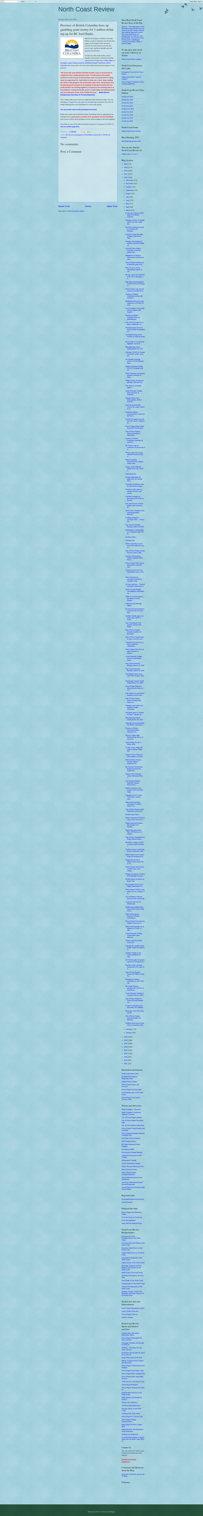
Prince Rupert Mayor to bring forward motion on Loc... (134, 688)
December (130, 180)
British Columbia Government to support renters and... (134, 461)
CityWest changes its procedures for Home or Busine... (135, 498)
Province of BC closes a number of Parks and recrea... (134, 491)
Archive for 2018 (127, 115)
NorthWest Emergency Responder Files (129, 1077)
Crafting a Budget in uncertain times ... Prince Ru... (135, 519)
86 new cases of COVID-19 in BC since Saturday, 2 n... (135, 276)
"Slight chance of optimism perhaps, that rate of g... (135, 381)
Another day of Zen (132, 814)
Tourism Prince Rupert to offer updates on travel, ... (135, 755)
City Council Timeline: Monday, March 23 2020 (135, 526)
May (127, 203)
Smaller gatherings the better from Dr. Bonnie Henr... (134, 479)
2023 (126, 167)
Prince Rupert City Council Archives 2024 (131, 1098)
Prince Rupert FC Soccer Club (132, 1416)
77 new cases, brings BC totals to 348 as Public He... (134, 749)
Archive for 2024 (127, 97)
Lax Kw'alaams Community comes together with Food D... (135, 310)
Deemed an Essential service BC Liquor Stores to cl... (135, 407)
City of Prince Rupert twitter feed (133, 1125)
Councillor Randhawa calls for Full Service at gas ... (135, 485)
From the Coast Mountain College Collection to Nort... (134, 236)
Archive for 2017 (127, 118)
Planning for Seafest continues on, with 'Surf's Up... (135, 981)
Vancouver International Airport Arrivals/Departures (132, 1183)
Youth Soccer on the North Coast (133, 1381)
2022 (126, 171)
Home (88, 206)
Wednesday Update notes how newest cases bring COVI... (135, 909)
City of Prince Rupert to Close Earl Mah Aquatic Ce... (134, 1000)
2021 (126, 174)
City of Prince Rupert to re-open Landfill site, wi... (135, 323)
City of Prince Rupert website (132, 1117)
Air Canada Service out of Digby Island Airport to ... (135, 885)
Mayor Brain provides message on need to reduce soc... (133, 804)
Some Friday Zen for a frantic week (133, 743)
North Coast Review (86, 9)
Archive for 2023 (127, 100)
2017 (126, 1043)
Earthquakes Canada (129, 1160)
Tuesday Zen (130, 540)
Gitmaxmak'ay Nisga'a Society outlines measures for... (133, 761)
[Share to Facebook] (88, 132)
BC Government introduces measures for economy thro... (135, 610)
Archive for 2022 (127, 103)
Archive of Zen (131, 537)
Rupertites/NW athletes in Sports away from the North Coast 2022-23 (133, 1439)
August (128, 193)
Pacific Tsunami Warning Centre (133, 1166)
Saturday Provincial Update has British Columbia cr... (135, 724)
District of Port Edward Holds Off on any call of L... (134, 468)
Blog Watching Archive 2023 (131, 141)
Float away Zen (131, 474)
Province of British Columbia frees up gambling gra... (133, 317)
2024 (126, 164)
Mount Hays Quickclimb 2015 (132, 1358)
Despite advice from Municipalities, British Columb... (134, 400)
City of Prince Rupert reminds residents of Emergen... (133, 632)
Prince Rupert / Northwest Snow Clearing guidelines (133, 83)
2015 (126, 1050)
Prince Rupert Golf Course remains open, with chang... (135, 868)
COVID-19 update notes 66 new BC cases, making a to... (135, 421)
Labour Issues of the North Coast (133, 1263)
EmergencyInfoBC (128, 1149)
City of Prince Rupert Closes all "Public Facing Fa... (135, 974)
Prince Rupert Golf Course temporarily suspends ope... (135, 565)
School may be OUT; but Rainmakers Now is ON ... (135, 572)
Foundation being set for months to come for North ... (135, 336)
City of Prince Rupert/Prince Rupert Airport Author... (135, 838)
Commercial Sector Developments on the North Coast (131, 1238)
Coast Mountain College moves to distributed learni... (134, 658)
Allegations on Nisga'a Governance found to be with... (135, 257)
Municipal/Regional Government (133, 1199)
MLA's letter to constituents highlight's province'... (135, 343)
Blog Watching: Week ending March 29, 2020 (134, 348)
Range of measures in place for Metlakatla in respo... (135, 875)
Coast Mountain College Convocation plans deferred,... (134, 935)
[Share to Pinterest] (90, 132)
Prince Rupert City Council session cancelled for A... (135, 290)
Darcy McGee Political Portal (132, 1223)
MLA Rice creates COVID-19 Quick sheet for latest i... (135, 844)
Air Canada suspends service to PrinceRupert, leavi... (135, 361)
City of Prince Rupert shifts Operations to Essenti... (135, 810)
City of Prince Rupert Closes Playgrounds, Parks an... (133, 700)
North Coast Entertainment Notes (133, 1308)
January (129, 1033)
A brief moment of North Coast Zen (134, 941)
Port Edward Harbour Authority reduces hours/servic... (133, 783)
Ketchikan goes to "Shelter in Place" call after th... (135, 713)
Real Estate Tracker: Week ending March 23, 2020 (135, 682)
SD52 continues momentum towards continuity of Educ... (135, 375)
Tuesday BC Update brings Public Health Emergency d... (135, 947)
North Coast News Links (130, 1073)
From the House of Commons (132, 1217)
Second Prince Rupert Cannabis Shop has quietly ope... (133, 250)
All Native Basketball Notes (131, 1405)
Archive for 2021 (127, 106)
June (128, 200)
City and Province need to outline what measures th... (134, 505)
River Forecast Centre (129, 1169)
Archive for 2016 (127, 121)
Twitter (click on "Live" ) (130, 154)
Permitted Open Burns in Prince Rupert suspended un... (135, 329)
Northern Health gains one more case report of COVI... (134, 618)
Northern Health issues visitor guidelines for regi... (133, 954)
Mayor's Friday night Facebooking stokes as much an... (134, 737)
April (127, 207)
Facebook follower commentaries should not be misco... (135, 414)
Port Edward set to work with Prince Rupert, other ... (135, 676)
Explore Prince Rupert (129, 1082)
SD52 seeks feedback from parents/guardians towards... (135, 512)
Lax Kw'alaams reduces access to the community (135, 897)
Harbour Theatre (127, 1317)
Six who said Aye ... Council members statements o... (135, 585)
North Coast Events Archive (131, 131)
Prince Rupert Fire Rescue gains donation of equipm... (135, 651)
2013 (126, 1057)
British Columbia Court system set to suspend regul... (134, 790)
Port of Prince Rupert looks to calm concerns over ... (135, 638)
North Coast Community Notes (132, 1272)
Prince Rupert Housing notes (131, 1089)
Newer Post (64, 206)
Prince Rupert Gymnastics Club (133, 1371)
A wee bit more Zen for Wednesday (133, 903)
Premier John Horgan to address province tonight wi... (135, 243)
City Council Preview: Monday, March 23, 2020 (135, 664)
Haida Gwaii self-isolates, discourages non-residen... (134, 825)
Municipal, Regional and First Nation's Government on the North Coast (131, 1267)
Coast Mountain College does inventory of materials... (134, 392)
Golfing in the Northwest (130, 1434)
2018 (126, 1040)
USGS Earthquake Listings (131, 1163)
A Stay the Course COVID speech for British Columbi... (135, 215)
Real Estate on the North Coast (132, 1280)
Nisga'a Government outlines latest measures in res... (135, 861)
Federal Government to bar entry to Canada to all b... (135, 1024)
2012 (126, 1060)
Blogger (112, 1512)
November (130, 183)
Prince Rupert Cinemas (130, 1314)
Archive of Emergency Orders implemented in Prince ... (134, 558)
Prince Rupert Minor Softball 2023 (133, 1374)
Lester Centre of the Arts (130, 1311)
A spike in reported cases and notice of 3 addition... (135, 1006)
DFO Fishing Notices (129, 1141)
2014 (126, 1053)
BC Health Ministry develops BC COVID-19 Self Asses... (135, 988)
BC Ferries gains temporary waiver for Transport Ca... (135, 961)
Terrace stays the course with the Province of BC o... (134, 454)
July (127, 197)
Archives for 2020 (128, 109)
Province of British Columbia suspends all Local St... (134, 440)
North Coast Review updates (131, 59)
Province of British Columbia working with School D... (134, 296)
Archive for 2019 (127, 112)
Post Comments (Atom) (76, 211)
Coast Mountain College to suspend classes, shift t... (135, 994)
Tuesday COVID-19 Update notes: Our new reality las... (135, 222)
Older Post (112, 206)
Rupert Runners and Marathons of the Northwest (132, 1430)
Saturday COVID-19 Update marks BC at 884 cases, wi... (135, 354)
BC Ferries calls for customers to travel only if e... (135, 447)
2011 (126, 1063)
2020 (126, 177)
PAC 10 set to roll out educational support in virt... (134, 269)
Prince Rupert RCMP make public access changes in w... (135, 891)
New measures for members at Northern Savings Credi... (134, 579)
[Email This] (82, 132)
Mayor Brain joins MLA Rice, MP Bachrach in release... (134, 832)
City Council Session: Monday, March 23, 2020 (135, 670)
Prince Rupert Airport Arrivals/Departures (129, 1173)
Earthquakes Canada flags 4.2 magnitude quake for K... (135, 532)
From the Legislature (129, 1220)
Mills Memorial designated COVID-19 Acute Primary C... (135, 283)
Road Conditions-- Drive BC (131, 1109)
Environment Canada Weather (132, 1152)
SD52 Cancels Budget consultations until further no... (135, 591)
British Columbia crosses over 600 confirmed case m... (135, 545)
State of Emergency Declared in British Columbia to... (133, 916)
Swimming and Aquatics (130, 1385)
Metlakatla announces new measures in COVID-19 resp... (135, 303)
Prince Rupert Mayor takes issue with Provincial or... (135, 427)
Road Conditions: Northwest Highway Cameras (131, 1113)
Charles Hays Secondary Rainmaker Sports (130, 1334)
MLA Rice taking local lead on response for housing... (135, 229)
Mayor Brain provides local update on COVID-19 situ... (135, 928)
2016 (126, 1047)
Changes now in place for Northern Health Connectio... (134, 707)
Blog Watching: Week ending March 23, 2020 (134, 719)
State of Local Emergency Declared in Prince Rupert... (134, 598)
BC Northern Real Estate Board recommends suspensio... (134, 768)
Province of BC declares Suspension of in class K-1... (135, 967)
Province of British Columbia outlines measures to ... (132, 730)
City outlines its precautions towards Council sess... (135, 694)
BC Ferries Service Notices (131, 1138)
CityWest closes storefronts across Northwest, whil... (135, 850)
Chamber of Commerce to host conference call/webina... (135, 644)
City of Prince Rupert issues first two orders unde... (135, 552)
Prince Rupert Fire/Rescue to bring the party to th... (135, 263)
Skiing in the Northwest (129, 1402)
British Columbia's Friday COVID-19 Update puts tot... (134, 368)
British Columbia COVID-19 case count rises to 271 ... (135, 819)
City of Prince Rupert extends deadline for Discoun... (133, 1018)
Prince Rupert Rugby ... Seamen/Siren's (130, 1420)
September (130, 190)
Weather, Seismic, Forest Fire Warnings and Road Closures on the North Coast (133, 1293)
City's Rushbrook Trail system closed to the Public (133, 625)
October (129, 187)
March (128, 210)
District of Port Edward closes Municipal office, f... (134, 776)
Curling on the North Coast (131, 1413)
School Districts (127, 1202)
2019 (126, 1037)
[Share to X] (86, 132)
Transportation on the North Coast (133, 1283)
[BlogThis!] (84, 132)
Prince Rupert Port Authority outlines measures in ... (135, 922)
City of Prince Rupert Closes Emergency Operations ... (133, 433)
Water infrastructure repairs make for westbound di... (135, 855)
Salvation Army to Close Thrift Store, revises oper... (134, 797)
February (129, 1029)
